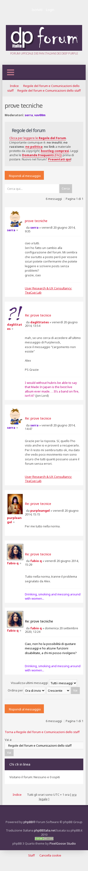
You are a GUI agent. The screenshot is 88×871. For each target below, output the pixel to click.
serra (29, 115)
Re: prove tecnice (38, 315)
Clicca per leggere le (37, 138)
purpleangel (40, 510)
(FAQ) (42, 155)
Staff (31, 855)
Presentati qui (59, 159)
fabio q (36, 561)
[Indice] (44, 49)
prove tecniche (36, 221)
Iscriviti (37, 9)
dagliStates (39, 322)
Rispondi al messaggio (25, 176)
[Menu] (10, 72)
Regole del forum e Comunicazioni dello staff (49, 90)
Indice (14, 86)
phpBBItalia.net (45, 830)
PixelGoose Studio (63, 843)
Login (50, 9)
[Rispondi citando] (33, 212)
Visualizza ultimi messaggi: (30, 683)
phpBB (28, 822)
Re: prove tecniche (39, 621)
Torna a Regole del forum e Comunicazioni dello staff (42, 732)
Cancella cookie (50, 855)
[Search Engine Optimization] (44, 839)
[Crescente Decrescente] (63, 690)
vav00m (40, 115)
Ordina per (16, 690)
